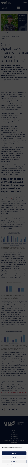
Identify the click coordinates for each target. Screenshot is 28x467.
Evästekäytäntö (7, 465)
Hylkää (14, 457)
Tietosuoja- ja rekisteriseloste (17, 465)
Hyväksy (14, 453)
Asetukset (14, 461)
